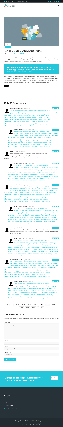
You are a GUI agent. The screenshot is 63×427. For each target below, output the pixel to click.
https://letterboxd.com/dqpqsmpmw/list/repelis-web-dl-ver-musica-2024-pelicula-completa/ (32, 292)
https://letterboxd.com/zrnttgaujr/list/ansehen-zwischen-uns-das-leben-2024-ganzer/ (27, 117)
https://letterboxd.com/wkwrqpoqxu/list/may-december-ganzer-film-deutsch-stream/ (27, 119)
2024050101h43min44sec (20, 129)
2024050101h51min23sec (16, 108)
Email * (6, 346)
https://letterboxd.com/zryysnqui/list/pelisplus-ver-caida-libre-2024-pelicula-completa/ (31, 255)
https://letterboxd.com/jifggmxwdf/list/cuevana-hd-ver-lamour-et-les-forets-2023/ (30, 141)
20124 (21, 307)
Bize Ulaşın (54, 378)
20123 (53, 304)
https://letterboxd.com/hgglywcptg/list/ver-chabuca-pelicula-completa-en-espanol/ (30, 294)
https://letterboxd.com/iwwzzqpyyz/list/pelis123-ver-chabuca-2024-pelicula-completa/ (27, 272)
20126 (33, 307)
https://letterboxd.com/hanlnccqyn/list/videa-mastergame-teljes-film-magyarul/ (34, 267)
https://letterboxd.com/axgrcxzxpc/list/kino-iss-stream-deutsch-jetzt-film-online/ (29, 146)
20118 (23, 304)
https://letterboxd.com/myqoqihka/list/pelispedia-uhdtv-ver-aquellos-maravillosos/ (35, 253)
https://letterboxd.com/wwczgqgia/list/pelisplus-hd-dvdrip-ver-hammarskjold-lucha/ (26, 121)
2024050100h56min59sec (20, 281)
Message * (7, 322)
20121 (41, 304)
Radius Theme (13, 54)
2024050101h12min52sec (20, 238)
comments (25, 54)
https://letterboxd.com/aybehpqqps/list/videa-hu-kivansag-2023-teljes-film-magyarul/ (27, 115)
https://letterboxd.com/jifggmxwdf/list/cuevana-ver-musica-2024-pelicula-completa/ (26, 271)
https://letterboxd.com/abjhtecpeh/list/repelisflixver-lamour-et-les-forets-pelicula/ (26, 196)
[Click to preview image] (31, 31)
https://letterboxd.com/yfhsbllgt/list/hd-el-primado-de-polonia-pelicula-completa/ (25, 269)
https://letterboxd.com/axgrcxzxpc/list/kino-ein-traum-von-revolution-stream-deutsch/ (27, 276)
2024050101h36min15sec (20, 163)
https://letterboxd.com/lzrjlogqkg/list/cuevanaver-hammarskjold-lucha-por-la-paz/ (29, 142)
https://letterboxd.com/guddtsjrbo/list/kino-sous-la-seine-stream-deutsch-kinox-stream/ (31, 178)
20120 (35, 304)
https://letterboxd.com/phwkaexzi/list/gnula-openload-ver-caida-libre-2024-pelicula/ (30, 223)
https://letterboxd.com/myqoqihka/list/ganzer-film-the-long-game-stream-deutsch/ (26, 123)
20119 (29, 304)
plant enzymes (14, 151)
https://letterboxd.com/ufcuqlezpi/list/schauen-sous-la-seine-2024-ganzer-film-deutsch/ (31, 221)
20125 (27, 307)
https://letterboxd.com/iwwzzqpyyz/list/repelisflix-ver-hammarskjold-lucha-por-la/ (37, 176)
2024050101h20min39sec (20, 206)
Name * (6, 340)
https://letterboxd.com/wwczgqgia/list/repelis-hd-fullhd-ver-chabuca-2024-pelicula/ (26, 198)
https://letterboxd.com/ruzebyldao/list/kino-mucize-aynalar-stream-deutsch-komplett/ (27, 194)
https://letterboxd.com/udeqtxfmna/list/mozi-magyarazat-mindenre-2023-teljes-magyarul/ (32, 192)
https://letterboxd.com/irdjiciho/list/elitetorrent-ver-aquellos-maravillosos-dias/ (25, 274)
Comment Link (55, 108)
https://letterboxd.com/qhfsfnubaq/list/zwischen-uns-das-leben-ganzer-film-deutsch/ (36, 290)
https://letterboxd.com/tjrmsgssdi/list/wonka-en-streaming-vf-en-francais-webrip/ (35, 114)
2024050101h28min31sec (16, 185)
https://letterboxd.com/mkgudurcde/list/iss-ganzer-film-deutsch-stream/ (27, 180)
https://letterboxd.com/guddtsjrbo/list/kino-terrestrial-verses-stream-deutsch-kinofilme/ (31, 296)
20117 (17, 304)
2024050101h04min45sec (16, 260)
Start (8, 304)
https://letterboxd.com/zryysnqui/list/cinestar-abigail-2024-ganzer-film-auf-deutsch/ (26, 125)
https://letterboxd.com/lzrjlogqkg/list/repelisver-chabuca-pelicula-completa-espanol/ (34, 219)
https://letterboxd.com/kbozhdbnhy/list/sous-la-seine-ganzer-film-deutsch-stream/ (26, 199)
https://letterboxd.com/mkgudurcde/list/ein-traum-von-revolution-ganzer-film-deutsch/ (31, 298)
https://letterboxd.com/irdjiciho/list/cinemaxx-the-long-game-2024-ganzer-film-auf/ (30, 144)
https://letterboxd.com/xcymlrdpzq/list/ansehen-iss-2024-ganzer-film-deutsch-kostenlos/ (28, 201)
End (42, 307)
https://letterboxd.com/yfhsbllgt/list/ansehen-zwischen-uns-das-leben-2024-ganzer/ (30, 139)
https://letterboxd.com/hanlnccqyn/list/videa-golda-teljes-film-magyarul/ (32, 137)
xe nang (12, 228)
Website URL (7, 352)
